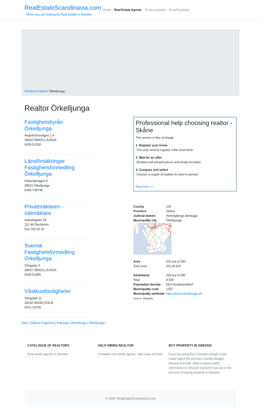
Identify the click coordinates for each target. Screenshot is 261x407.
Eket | (26, 323)
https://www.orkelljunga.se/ (184, 293)
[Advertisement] (130, 60)
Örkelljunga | (80, 323)
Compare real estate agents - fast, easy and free (130, 354)
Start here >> (144, 186)
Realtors (30, 91)
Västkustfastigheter (47, 291)
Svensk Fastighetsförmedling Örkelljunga (49, 252)
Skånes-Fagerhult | (43, 323)
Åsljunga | (64, 323)
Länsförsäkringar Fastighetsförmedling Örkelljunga (49, 167)
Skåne (42, 91)
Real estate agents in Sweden (47, 354)
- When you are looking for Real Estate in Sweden (62, 10)
